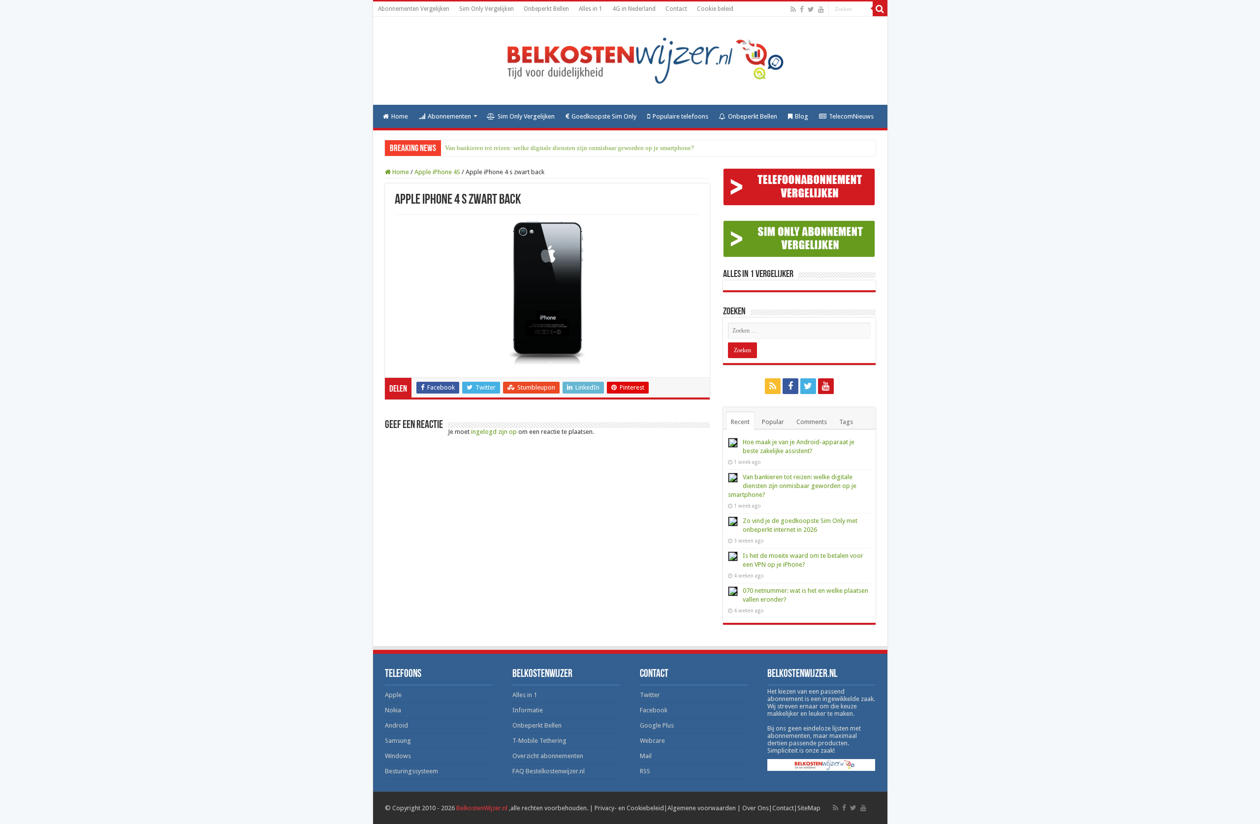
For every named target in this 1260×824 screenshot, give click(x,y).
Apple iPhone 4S (437, 172)
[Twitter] (811, 9)
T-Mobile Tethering (539, 740)
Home (399, 116)
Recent (740, 422)
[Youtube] (821, 9)
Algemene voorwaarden (701, 808)
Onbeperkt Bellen (546, 8)
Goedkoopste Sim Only (603, 116)
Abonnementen (449, 116)
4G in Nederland (634, 8)
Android (396, 725)
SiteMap (808, 808)
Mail (646, 756)
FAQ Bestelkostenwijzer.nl (548, 771)
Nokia (393, 710)
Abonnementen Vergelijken (413, 8)
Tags (846, 422)
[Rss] (793, 9)
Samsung (398, 740)
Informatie (527, 710)
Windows (398, 756)
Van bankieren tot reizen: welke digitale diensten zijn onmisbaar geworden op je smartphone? (569, 148)
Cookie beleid (715, 8)
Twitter (650, 695)
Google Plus (657, 725)
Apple (393, 695)
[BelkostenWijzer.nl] (630, 61)
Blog (801, 116)
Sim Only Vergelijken (486, 8)
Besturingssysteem (411, 771)
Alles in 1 (590, 8)
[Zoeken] (880, 8)
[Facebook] (802, 9)
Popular (773, 422)
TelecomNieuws (851, 116)
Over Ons (755, 808)
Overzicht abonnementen (547, 756)
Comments (811, 422)
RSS (645, 771)
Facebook (653, 710)
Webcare (652, 740)
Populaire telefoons (680, 116)
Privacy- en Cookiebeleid (629, 808)
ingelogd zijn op (494, 431)
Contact (676, 8)
